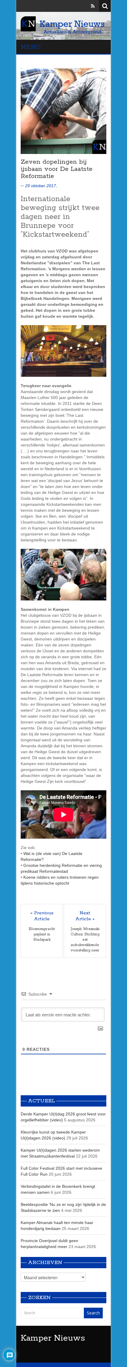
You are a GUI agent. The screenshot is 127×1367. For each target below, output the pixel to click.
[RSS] (93, 6)
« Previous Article (41, 916)
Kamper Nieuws (53, 1338)
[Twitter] (84, 6)
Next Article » (85, 916)
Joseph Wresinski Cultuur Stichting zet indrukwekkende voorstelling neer (85, 940)
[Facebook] (76, 6)
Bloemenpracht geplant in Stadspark (42, 934)
